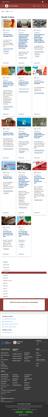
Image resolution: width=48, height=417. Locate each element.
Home (3, 11)
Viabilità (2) (5, 296)
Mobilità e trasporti (16, 360)
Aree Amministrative (5, 355)
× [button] (46, 403)
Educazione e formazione (27, 353)
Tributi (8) (5, 291)
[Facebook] (38, 6)
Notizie (38, 77)
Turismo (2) (5, 293)
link (36, 409)
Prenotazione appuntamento (15, 375)
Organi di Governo (4, 353)
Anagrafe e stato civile (17, 354)
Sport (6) (5, 288)
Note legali (26, 385)
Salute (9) (5, 283)
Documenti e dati (4, 368)
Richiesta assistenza (16, 385)
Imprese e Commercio (17, 356)
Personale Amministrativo (4, 365)
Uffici (2, 357)
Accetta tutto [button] (19, 412)
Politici (2, 362)
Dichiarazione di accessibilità (27, 388)
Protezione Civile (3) (7, 280)
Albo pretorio (27, 382)
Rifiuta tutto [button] (29, 412)
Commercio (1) (6, 267)
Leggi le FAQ (15, 382)
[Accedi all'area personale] (42, 2)
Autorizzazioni (27, 360)
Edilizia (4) (5, 275)
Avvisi (22, 77)
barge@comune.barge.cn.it (7, 402)
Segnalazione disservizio (15, 379)
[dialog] (24, 409)
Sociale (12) (5, 286)
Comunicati (8, 30)
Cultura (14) (5, 272)
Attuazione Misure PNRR (28, 379)
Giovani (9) (5, 278)
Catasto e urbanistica (17, 358)
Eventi (37, 365)
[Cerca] (45, 6)
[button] (24, 414)
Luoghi (37, 363)
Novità (7, 11)
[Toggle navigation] (2, 6)
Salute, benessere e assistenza (28, 357)
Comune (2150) (6, 270)
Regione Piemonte (6, 2)
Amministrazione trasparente (28, 375)
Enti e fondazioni (4, 359)
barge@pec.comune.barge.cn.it (7, 398)
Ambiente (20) (6, 265)
